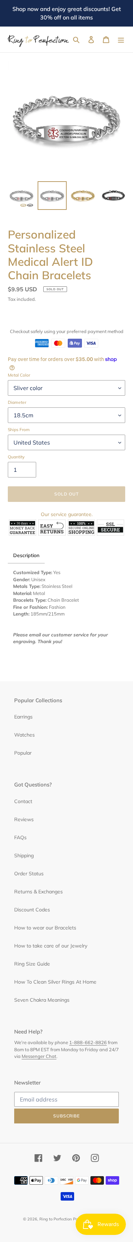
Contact (23, 801)
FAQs (20, 837)
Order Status (29, 873)
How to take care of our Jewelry (50, 946)
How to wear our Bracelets (45, 928)
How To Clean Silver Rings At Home (55, 982)
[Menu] (120, 39)
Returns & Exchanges (38, 891)
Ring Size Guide (32, 964)
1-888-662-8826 (88, 1042)
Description (26, 555)
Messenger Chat (39, 1056)
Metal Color (19, 375)
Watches (24, 735)
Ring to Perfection (55, 1219)
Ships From (19, 429)
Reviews (24, 819)
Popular (23, 753)
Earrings (23, 717)
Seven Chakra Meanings (42, 1000)
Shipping (24, 855)
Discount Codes (32, 909)
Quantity (16, 456)
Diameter (17, 402)
